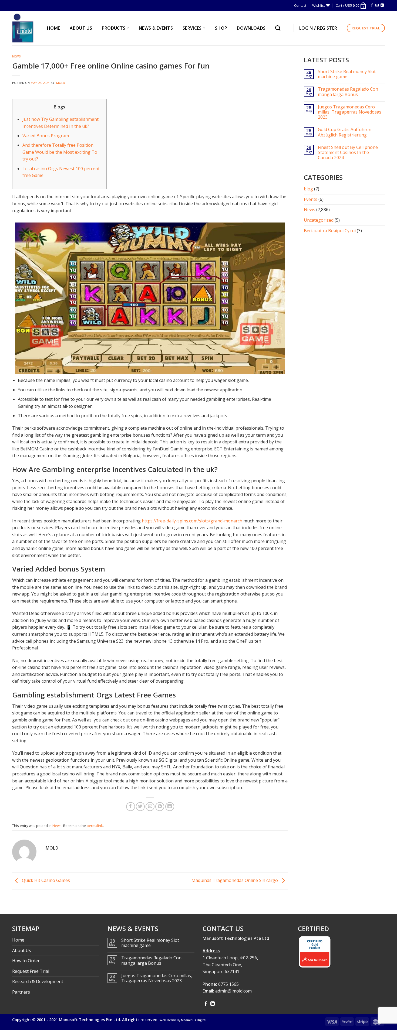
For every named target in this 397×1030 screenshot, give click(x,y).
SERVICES (192, 28)
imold (60, 83)
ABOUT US (81, 28)
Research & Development (37, 981)
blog (308, 189)
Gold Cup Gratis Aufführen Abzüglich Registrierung (344, 132)
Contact (300, 5)
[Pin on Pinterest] (159, 806)
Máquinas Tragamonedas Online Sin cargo (235, 881)
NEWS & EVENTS (156, 28)
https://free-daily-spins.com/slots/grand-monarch (192, 521)
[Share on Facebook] (130, 806)
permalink (95, 825)
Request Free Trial (30, 971)
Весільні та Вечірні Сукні (330, 231)
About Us (21, 950)
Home (18, 940)
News (16, 56)
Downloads (251, 28)
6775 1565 (228, 984)
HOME (53, 28)
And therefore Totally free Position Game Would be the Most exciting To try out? (59, 152)
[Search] (279, 28)
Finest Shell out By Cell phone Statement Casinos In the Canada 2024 (348, 152)
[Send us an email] (377, 5)
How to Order (26, 961)
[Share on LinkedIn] (169, 806)
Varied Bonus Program (45, 136)
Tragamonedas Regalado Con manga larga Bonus (348, 92)
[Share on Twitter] (140, 806)
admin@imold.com (233, 991)
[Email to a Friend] (150, 806)
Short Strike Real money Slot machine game (347, 74)
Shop (221, 28)
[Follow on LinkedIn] (382, 5)
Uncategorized (319, 220)
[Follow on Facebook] (372, 5)
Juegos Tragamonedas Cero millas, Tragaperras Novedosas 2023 (349, 112)
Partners (21, 992)
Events (310, 199)
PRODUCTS (114, 28)
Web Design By (183, 1020)
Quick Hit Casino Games (45, 881)
